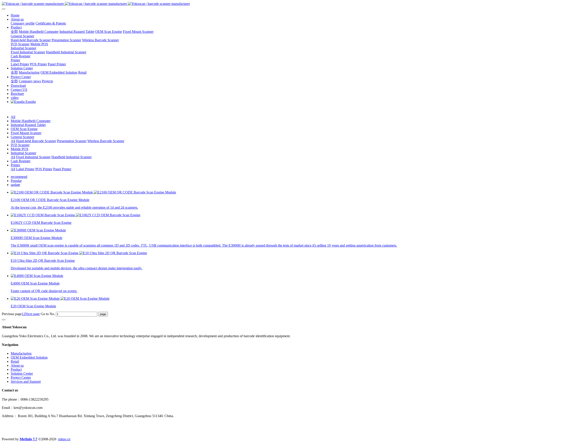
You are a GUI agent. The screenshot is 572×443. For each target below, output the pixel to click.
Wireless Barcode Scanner (105, 141)
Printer (15, 165)
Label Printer (25, 169)
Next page (32, 314)
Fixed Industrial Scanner (33, 157)
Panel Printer (62, 169)
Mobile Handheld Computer (30, 121)
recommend (19, 177)
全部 (14, 31)
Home (15, 15)
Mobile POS (19, 149)
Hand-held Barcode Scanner (36, 141)
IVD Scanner (20, 145)
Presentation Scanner (71, 141)
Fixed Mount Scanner (26, 133)
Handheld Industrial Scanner (71, 157)
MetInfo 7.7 (28, 439)
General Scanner (22, 137)
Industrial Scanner (23, 153)
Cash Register (20, 161)
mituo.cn (64, 439)
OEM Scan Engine (24, 129)
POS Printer (43, 169)
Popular (16, 181)
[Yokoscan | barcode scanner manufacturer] (286, 4)
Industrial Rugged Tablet (28, 125)
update (15, 185)
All (13, 117)
